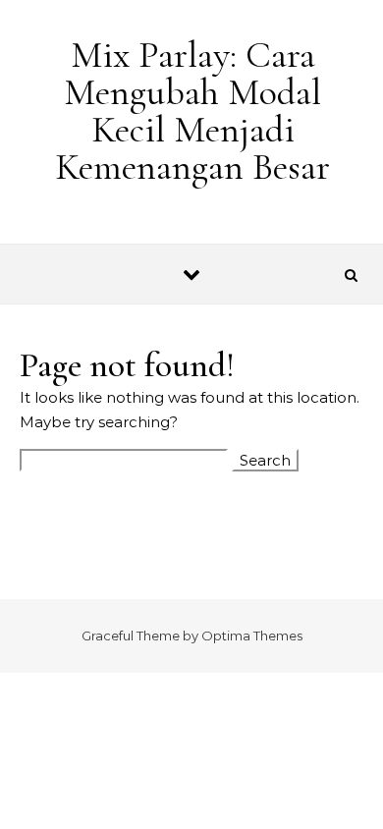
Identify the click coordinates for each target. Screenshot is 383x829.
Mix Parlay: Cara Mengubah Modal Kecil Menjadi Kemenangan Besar (192, 111)
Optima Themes (251, 635)
